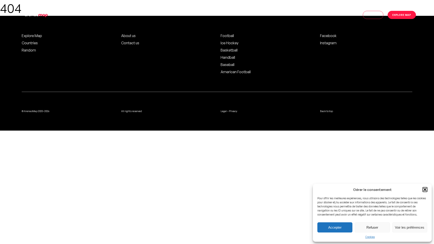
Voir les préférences (409, 227)
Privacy (233, 111)
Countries (30, 43)
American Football (236, 72)
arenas (36, 15)
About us (128, 35)
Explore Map (32, 35)
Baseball (227, 64)
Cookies (370, 237)
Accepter (335, 227)
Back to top (326, 111)
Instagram (328, 43)
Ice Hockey (229, 43)
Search (373, 14)
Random (29, 50)
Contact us (130, 43)
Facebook (328, 35)
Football (227, 35)
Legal (224, 111)
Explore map (401, 14)
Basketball (229, 50)
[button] (425, 189)
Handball (228, 57)
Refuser (372, 227)
